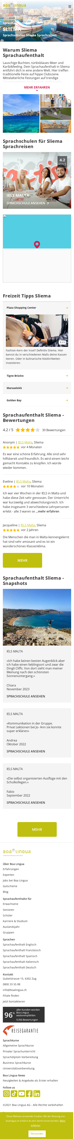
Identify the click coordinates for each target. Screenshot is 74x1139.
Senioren (8, 910)
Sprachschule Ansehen (26, 696)
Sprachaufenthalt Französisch (22, 950)
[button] (37, 244)
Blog (5, 892)
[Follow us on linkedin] (37, 1094)
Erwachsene (10, 904)
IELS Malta (25, 442)
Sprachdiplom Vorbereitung (20, 1057)
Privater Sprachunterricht (19, 1051)
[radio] (18, 429)
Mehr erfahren (37, 87)
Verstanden (37, 1133)
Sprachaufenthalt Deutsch (19, 967)
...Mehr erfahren (47, 511)
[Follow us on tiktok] (14, 1094)
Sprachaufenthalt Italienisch (21, 962)
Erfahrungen (11, 869)
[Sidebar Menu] (66, 6)
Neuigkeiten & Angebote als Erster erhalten (30, 1080)
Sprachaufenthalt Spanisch (20, 956)
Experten (8, 875)
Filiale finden (11, 995)
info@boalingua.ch (15, 990)
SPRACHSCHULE (26, 203)
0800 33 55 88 (11, 984)
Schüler (8, 915)
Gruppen (8, 932)
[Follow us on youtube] (22, 1094)
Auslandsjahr (11, 927)
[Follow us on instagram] (6, 1094)
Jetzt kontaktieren (14, 1001)
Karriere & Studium (15, 921)
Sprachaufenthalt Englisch (19, 944)
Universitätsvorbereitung (19, 1068)
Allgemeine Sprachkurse (18, 1045)
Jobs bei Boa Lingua (15, 880)
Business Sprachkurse (17, 1062)
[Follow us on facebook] (29, 1094)
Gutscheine (10, 886)
